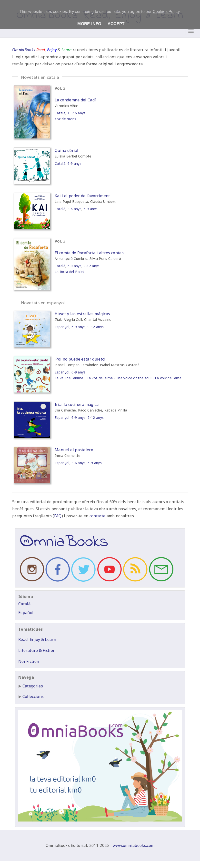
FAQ (58, 516)
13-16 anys (77, 113)
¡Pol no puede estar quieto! (80, 359)
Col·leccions (33, 696)
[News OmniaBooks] (135, 581)
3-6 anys (75, 208)
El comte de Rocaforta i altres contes (89, 252)
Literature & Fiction (36, 650)
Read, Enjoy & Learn (37, 639)
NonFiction (28, 661)
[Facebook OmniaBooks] (57, 581)
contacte (98, 516)
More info (89, 23)
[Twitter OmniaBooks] (83, 581)
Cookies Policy (166, 12)
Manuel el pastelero (74, 449)
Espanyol (62, 326)
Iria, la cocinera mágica (77, 404)
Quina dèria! (66, 150)
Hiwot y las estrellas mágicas (82, 313)
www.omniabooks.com (134, 845)
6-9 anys (75, 163)
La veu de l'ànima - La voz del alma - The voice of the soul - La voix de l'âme (118, 378)
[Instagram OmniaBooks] (31, 581)
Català (60, 113)
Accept (116, 23)
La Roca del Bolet (69, 271)
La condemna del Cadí (75, 100)
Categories (32, 686)
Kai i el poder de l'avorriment (82, 195)
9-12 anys (92, 266)
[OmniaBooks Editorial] (64, 549)
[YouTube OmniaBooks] (109, 581)
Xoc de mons (65, 119)
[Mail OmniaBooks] (160, 581)
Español (25, 612)
